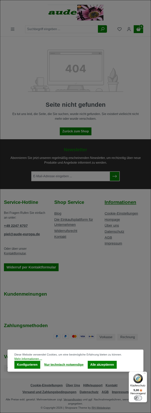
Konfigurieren (27, 364)
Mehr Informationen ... (28, 358)
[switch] (138, 398)
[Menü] (144, 374)
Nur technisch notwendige (64, 364)
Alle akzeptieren (102, 364)
